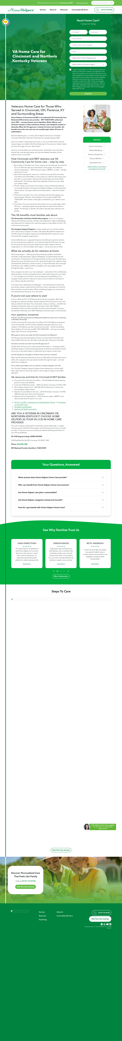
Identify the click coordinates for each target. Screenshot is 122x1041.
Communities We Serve (80, 9)
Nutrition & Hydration (95, 154)
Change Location (82, 3)
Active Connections (95, 146)
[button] (100, 826)
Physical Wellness (96, 158)
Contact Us (88, 94)
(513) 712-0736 (29, 881)
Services (43, 9)
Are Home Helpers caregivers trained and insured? (40, 500)
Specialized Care (95, 162)
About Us (53, 9)
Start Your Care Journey (61, 850)
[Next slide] (67, 571)
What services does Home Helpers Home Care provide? (42, 477)
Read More (27, 564)
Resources (63, 9)
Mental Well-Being (95, 150)
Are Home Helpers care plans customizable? (37, 492)
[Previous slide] (54, 571)
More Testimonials (61, 576)
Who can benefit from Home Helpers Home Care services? (43, 485)
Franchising (43, 919)
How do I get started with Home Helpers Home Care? (41, 507)
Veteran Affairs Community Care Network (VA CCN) (97, 167)
